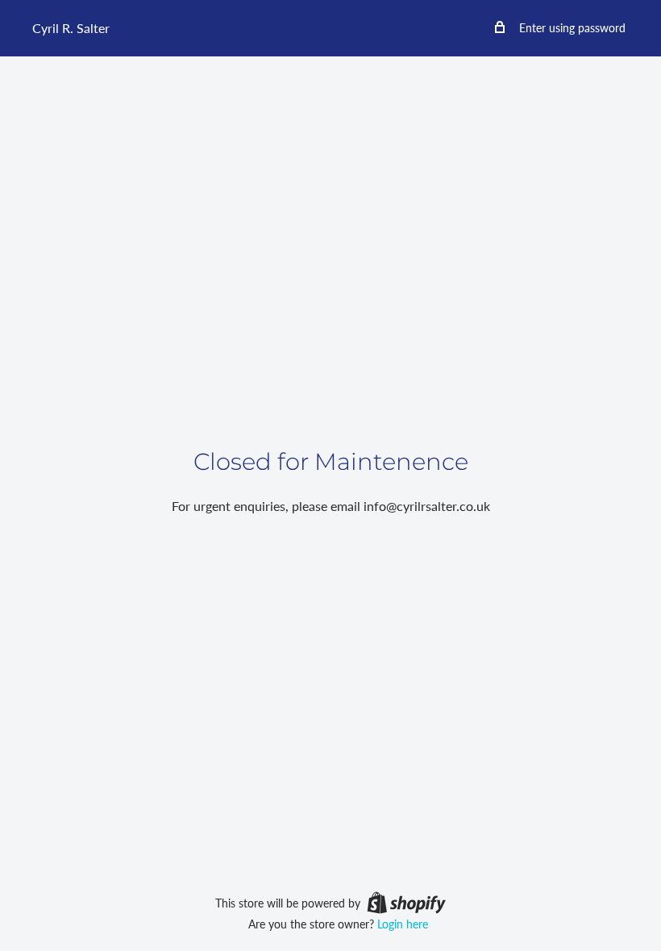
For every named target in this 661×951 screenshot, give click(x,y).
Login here (402, 924)
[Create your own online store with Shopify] (406, 902)
